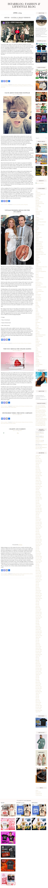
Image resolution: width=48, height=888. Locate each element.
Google (37, 263)
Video (37, 358)
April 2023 (38, 491)
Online (14, 407)
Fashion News (38, 249)
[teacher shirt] (8, 829)
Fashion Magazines (39, 248)
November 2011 (39, 688)
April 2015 (38, 624)
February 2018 (38, 571)
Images (23, 422)
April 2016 (38, 606)
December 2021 (39, 508)
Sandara (37, 319)
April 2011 (37, 699)
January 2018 (38, 573)
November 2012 (39, 669)
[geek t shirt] (41, 52)
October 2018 (38, 559)
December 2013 (39, 649)
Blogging (19, 84)
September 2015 (39, 617)
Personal (10, 423)
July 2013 (37, 657)
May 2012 (37, 679)
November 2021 (39, 509)
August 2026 (38, 455)
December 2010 (39, 705)
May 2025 (37, 466)
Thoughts (38, 345)
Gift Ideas (37, 260)
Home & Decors (39, 269)
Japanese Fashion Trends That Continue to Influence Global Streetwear (41, 415)
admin (21, 19)
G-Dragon (38, 257)
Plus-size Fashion (39, 317)
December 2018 (39, 556)
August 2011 (38, 693)
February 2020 (38, 536)
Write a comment (4, 84)
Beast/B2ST (38, 198)
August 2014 (38, 637)
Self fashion (38, 322)
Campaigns (38, 212)
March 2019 (38, 551)
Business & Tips (39, 211)
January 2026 (38, 458)
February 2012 (38, 683)
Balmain (37, 197)
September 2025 (39, 461)
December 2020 (39, 522)
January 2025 (38, 470)
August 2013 (38, 655)
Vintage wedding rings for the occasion (17, 211)
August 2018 (38, 562)
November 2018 (39, 557)
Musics (27, 85)
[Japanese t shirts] (41, 101)
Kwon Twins (38, 296)
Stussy (37, 338)
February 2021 (38, 519)
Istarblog (14, 85)
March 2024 (38, 478)
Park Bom (37, 313)
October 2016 (38, 596)
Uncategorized (39, 356)
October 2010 (38, 708)
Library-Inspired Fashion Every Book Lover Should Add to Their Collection (41, 411)
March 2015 (38, 626)
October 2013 (38, 652)
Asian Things (14, 84)
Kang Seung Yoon (39, 283)
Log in (37, 790)
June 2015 (37, 621)
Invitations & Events (39, 277)
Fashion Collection (39, 241)
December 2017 (39, 575)
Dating (17, 406)
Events (31, 406)
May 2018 (37, 567)
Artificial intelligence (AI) (40, 194)
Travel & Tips (38, 351)
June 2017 (37, 584)
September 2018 (39, 561)
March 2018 (38, 570)
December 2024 (39, 472)
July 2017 (37, 582)
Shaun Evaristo (38, 328)
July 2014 (37, 638)
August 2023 (38, 488)
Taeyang (37, 342)
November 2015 (39, 613)
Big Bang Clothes (39, 201)
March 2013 (38, 663)
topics (37, 348)
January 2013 (38, 666)
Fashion (7, 85)
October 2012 (38, 671)
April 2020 (38, 533)
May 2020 (37, 531)
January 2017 (38, 592)
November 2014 (39, 632)
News (13, 574)
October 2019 (38, 542)
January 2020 (38, 537)
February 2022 (38, 505)
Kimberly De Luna (39, 440)
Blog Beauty (29, 800)
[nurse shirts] (8, 884)
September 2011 (39, 691)
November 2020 (39, 523)
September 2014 (39, 635)
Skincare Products (39, 336)
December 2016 (39, 593)
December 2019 (39, 539)
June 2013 (37, 659)
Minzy (37, 302)
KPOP (25, 85)
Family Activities (39, 237)
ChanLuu (20, 544)
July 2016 (37, 601)
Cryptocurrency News (40, 224)
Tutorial (37, 355)
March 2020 (38, 534)
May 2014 (37, 641)
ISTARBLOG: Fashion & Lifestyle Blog (24, 5)
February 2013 (38, 665)
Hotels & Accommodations (41, 271)
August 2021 (38, 512)
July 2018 (37, 564)
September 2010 (39, 710)
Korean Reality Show (40, 291)
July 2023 (37, 489)
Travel (37, 350)
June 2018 (37, 565)
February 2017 (38, 590)
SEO (36, 324)
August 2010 (38, 711)
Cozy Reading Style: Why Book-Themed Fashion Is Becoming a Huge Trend (40, 424)
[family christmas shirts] (41, 78)
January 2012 (38, 685)
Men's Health (38, 300)
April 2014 (38, 643)
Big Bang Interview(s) (40, 203)
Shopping (26, 204)
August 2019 (38, 545)
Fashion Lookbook (39, 246)
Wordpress (38, 362)
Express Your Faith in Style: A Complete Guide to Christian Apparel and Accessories (41, 420)
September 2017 (39, 579)
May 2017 (37, 585)
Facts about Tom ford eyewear (17, 93)
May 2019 (37, 550)
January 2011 (38, 704)
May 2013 (37, 660)
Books (37, 208)
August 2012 (38, 674)
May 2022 (37, 502)
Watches (37, 359)
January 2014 (38, 648)
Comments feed (39, 793)
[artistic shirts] (41, 62)
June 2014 (37, 640)
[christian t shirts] (41, 90)
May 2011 (37, 697)
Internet (10, 85)
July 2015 (37, 620)
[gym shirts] (8, 857)
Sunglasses (38, 341)
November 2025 (39, 460)
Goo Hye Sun (38, 262)
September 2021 (39, 511)
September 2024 (39, 475)
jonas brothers (38, 282)
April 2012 (37, 680)
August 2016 (38, 599)
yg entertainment (39, 364)
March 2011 (38, 700)
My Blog (31, 85)
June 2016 (37, 603)
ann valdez (38, 447)
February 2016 (38, 609)
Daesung (37, 227)
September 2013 (39, 654)
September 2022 (39, 498)
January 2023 (38, 495)
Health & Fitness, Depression (41, 266)
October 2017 (38, 578)
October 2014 (38, 634)
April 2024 (38, 477)
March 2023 (38, 492)
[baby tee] (8, 843)
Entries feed (38, 791)
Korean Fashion (20, 85)
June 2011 (37, 696)
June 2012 (37, 677)
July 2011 (37, 694)
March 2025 (38, 469)
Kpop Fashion (38, 294)
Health (37, 265)
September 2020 (39, 526)
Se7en (37, 320)
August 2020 (38, 528)
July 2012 (37, 676)
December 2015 (39, 612)
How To (37, 272)
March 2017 (38, 589)
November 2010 (39, 707)
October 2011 (38, 690)
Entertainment (28, 84)
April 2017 (37, 587)
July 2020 (37, 530)
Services (37, 325)
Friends (37, 255)
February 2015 (38, 627)
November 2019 (39, 540)
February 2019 (38, 553)
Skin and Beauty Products (40, 334)
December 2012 (39, 668)
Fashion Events (26, 573)
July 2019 (37, 547)
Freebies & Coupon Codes (41, 254)
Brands (23, 84)
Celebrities (38, 214)
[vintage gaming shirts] (8, 871)
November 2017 (39, 576)
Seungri (37, 327)
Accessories (14, 204)
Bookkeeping (38, 206)
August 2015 (38, 618)
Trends (14, 423)
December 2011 (39, 686)
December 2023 (39, 481)
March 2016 (38, 607)
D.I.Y (36, 226)
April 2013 (37, 662)
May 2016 (37, 604)
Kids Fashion (38, 285)
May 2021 (37, 516)
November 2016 (39, 595)
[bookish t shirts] (41, 175)
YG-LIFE (37, 366)
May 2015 (37, 623)
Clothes (37, 217)
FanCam (37, 238)
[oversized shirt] (8, 815)
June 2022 (37, 500)
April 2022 (38, 503)
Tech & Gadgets (39, 344)
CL (36, 215)
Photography (38, 316)
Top (36, 347)
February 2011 (38, 702)
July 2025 (37, 464)
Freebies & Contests (40, 252)
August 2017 (38, 581)
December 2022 (39, 497)
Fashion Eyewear (39, 244)
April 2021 (37, 517)
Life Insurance (38, 297)
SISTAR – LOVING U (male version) (17, 17)
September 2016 (39, 598)
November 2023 (39, 483)
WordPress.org (39, 795)
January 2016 (38, 610)
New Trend (3, 87)
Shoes (37, 330)
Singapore (38, 333)
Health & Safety (39, 268)
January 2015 (38, 629)
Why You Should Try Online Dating (17, 349)
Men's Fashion (38, 299)
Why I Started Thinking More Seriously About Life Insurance (41, 407)
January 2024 (38, 480)
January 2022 (38, 506)
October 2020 (38, 525)
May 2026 (37, 456)
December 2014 (39, 631)
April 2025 (38, 467)
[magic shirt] (41, 122)
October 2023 (38, 484)
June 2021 (37, 514)
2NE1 (37, 191)
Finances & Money (39, 251)
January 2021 (38, 520)
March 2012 (38, 682)
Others (37, 311)
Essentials (3, 85)
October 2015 (38, 615)
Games (37, 259)
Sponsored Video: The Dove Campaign (17, 413)
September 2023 (39, 486)
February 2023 (38, 494)
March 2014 (38, 645)
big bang (37, 200)
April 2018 (38, 568)
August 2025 (38, 463)
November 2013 (39, 651)
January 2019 (38, 554)
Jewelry (25, 343)
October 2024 (38, 474)
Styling (19, 574)
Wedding (37, 361)
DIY (36, 231)
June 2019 (37, 548)
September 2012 (39, 672)
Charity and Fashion (17, 429)
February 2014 (38, 646)
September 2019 (39, 544)
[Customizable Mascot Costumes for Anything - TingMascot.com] (40, 183)
